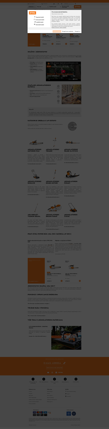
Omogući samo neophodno (67, 31)
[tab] (39, 17)
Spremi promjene (57, 31)
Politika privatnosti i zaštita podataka (59, 27)
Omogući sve (77, 31)
